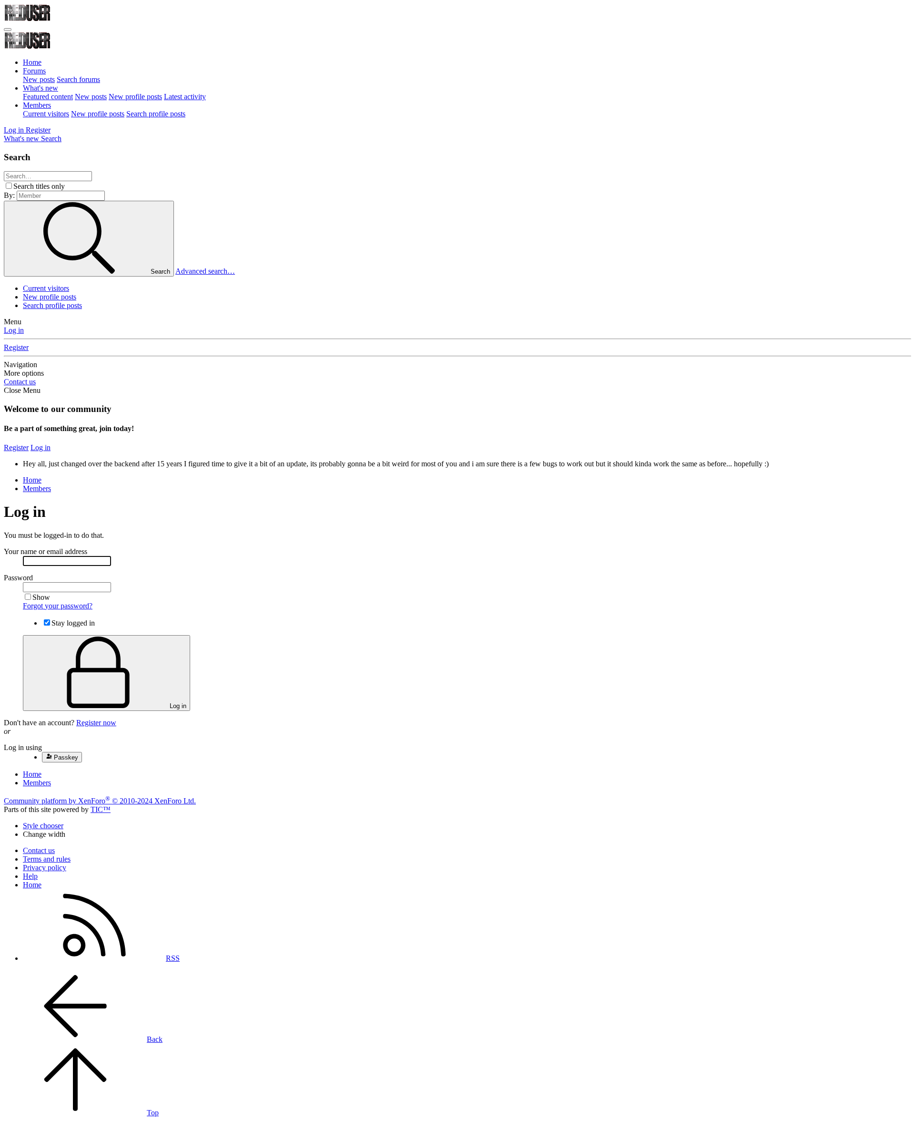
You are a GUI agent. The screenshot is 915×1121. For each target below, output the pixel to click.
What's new (40, 88)
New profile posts (135, 97)
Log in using (23, 747)
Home (32, 62)
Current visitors (46, 114)
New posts (39, 79)
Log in (14, 330)
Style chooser (43, 826)
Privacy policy (44, 868)
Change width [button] (44, 834)
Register (16, 347)
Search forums (78, 79)
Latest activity (185, 97)
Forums (34, 71)
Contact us (20, 382)
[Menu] (7, 29)
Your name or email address (45, 551)
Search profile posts (155, 114)
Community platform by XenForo (100, 801)
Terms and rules (47, 859)
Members (37, 105)
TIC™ (101, 809)
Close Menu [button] (22, 390)
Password (18, 578)
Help (30, 876)
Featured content (48, 97)
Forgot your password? (57, 606)
